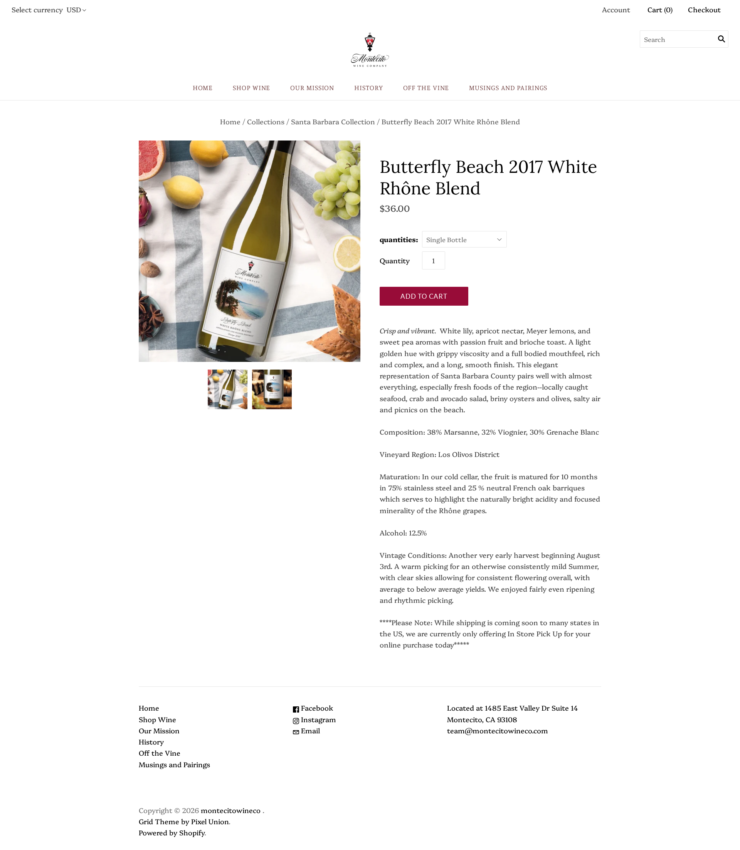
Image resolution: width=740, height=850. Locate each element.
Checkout (704, 9)
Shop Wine (251, 87)
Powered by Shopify (171, 832)
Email (309, 730)
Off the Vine (426, 87)
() (660, 9)
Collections (265, 121)
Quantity (395, 260)
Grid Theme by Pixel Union (184, 821)
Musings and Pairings (508, 87)
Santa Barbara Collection (333, 121)
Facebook (316, 708)
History (368, 87)
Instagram (317, 719)
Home (203, 87)
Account (616, 9)
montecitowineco (231, 810)
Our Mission (312, 87)
